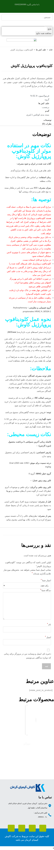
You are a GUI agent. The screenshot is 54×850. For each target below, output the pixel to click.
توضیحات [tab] (47, 120)
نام (49, 624)
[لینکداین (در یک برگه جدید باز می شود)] (25, 7)
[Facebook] (11, 828)
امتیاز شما (46, 580)
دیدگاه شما (45, 590)
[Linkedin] (32, 828)
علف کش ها (41, 50)
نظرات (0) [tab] (46, 124)
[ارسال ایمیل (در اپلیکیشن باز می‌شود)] (22, 7)
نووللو (27, 743)
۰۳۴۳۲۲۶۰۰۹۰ (42, 817)
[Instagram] (21, 828)
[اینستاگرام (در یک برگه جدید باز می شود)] (28, 7)
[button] (48, 41)
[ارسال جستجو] (48, 23)
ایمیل (48, 636)
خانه (50, 50)
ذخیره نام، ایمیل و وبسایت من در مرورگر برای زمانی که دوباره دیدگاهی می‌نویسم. (27, 656)
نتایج (49, 29)
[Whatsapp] (42, 828)
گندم (47, 111)
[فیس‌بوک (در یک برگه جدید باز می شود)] (31, 7)
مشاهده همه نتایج (43, 33)
